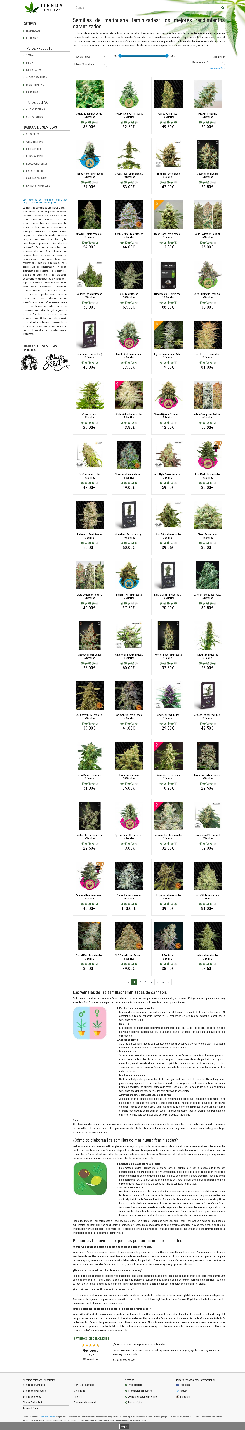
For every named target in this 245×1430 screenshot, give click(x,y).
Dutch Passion (34, 156)
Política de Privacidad (85, 1402)
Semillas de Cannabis (34, 1384)
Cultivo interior (35, 116)
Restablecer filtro (217, 68)
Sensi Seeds (33, 134)
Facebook (184, 1384)
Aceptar (124, 1426)
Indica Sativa (33, 70)
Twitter (183, 1390)
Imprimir (78, 1396)
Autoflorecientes (36, 77)
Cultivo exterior (35, 109)
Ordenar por (219, 56)
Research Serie (30, 1408)
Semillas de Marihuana (34, 1390)
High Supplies (34, 149)
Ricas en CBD (33, 92)
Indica (29, 62)
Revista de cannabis (84, 1384)
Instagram (184, 1396)
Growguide (79, 1390)
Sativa (30, 55)
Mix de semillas (35, 84)
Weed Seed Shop (35, 141)
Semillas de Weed (32, 1396)
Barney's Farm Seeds (38, 185)
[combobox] (90, 56)
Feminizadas (33, 30)
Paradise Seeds (35, 171)
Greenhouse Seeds (36, 178)
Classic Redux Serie (33, 1402)
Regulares (32, 38)
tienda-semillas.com (48, 1417)
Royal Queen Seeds (37, 163)
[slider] (120, 56)
